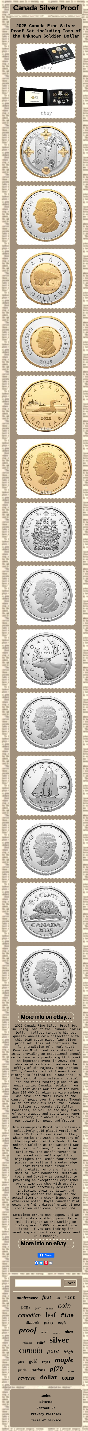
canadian (29, 1315)
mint (70, 1297)
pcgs (25, 1307)
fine (67, 1316)
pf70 (56, 1368)
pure (53, 1350)
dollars (49, 1308)
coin (64, 1305)
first (46, 1297)
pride (22, 1370)
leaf (51, 1315)
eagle (62, 1322)
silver (59, 1339)
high (68, 1352)
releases (27, 1342)
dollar (48, 1377)
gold (33, 1361)
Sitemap (46, 1402)
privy (49, 1322)
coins (68, 1378)
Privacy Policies (46, 1414)
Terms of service (46, 1420)
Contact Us (46, 1408)
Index (46, 1396)
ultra (69, 1332)
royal (46, 1362)
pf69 (21, 1362)
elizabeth (32, 1322)
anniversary (27, 1297)
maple (64, 1359)
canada (30, 1350)
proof (28, 1330)
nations (38, 1369)
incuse (71, 1371)
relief (41, 1342)
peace (38, 1308)
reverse (26, 1377)
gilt (58, 1298)
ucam (44, 1332)
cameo (56, 1332)
